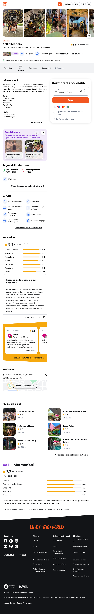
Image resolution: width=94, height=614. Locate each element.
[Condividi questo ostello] (89, 36)
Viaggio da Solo (59, 564)
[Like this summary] (39, 317)
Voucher (54, 597)
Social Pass (57, 540)
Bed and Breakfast (40, 552)
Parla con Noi (38, 564)
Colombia (11, 47)
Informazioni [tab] (7, 68)
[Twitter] (11, 541)
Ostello (6, 41)
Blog (55, 546)
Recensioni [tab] (46, 68)
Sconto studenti (59, 570)
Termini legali (35, 597)
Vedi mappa (23, 47)
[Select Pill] (60, 4)
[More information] (43, 281)
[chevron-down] (26, 473)
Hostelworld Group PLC (80, 540)
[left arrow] (36, 133)
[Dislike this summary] (44, 317)
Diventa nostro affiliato (78, 570)
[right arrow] (43, 133)
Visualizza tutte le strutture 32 (69, 54)
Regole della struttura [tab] (21, 68)
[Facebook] (5, 541)
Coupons (45, 597)
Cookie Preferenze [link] (24, 603)
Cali (4, 47)
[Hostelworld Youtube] (5, 546)
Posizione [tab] (33, 68)
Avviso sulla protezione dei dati (16, 597)
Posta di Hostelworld (81, 576)
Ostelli (35, 540)
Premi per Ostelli (59, 558)
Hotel (35, 546)
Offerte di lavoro (79, 552)
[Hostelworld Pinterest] (11, 546)
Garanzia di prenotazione (58, 552)
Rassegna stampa (80, 546)
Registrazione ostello (81, 564)
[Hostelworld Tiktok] (16, 546)
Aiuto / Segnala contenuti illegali (39, 570)
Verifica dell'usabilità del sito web (72, 597)
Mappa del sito (9, 603)
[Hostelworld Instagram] (16, 541)
